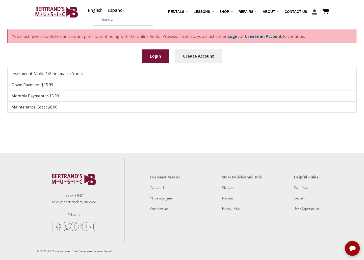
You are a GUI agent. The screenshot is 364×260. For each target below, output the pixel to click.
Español (116, 10)
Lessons (202, 12)
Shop (224, 12)
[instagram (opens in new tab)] (79, 226)
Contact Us (296, 12)
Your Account (159, 209)
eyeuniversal (104, 251)
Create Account (198, 56)
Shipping (228, 188)
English (95, 10)
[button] (314, 12)
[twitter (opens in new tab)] (68, 226)
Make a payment (162, 198)
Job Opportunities (306, 209)
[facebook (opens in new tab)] (57, 226)
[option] (115, 10)
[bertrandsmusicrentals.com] (56, 12)
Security (300, 198)
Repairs (246, 12)
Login (155, 56)
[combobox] (95, 10)
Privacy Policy (231, 209)
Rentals (176, 12)
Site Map (301, 188)
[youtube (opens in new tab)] (90, 226)
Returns (227, 198)
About (269, 12)
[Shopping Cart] (324, 12)
